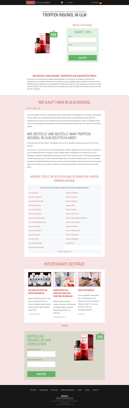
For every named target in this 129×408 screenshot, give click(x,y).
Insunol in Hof (70, 243)
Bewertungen (43, 390)
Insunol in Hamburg (35, 209)
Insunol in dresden (71, 197)
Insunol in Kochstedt (35, 214)
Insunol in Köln (70, 205)
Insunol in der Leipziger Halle (37, 222)
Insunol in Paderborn (35, 230)
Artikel (87, 390)
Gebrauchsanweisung (68, 390)
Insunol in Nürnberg (72, 226)
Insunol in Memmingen (73, 222)
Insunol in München (72, 193)
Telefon (70, 45)
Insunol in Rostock (34, 235)
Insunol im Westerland (35, 243)
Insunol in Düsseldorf (35, 197)
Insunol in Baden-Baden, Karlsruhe (76, 218)
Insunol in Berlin (33, 193)
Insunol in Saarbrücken (73, 230)
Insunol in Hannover (35, 205)
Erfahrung (54, 390)
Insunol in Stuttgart (72, 201)
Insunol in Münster (34, 226)
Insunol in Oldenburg (72, 239)
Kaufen (83, 57)
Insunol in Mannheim (72, 235)
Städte (80, 390)
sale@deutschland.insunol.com (64, 398)
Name (70, 36)
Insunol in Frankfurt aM (36, 201)
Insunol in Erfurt (33, 239)
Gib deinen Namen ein (34, 349)
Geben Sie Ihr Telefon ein (34, 360)
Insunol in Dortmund (72, 214)
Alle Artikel (64, 325)
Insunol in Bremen (71, 209)
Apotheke (33, 390)
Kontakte (96, 390)
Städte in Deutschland (64, 251)
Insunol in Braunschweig (36, 247)
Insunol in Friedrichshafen (37, 218)
